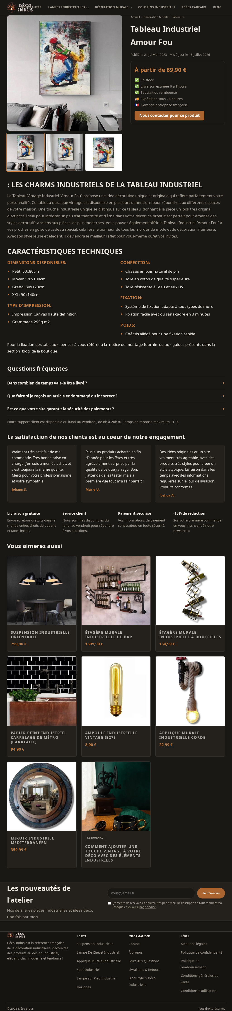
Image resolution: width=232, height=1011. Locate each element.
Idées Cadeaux (194, 7)
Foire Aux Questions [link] (144, 961)
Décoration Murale (111, 7)
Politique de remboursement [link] (193, 964)
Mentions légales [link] (194, 944)
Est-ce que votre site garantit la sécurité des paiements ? (60, 408)
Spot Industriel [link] (88, 969)
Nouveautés (31, 7)
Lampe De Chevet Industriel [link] (98, 952)
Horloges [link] (84, 987)
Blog (217, 7)
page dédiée (147, 907)
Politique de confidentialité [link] (201, 952)
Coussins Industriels (156, 7)
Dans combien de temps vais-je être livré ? (47, 383)
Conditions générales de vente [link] (199, 978)
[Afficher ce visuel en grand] (25, 152)
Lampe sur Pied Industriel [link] (96, 978)
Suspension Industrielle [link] (95, 944)
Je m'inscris (211, 893)
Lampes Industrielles (66, 7)
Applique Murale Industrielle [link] (99, 961)
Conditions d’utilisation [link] (198, 991)
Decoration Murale (155, 17)
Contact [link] (134, 944)
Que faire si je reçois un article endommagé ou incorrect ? (62, 396)
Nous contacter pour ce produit (169, 115)
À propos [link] (136, 952)
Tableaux (178, 17)
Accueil (135, 17)
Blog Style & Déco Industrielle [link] (142, 981)
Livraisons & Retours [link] (144, 969)
